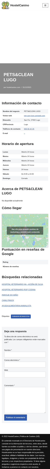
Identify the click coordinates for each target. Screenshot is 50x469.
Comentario (9, 385)
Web (6, 370)
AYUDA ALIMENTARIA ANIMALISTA (16, 306)
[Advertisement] (25, 37)
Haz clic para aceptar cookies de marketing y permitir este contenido (25, 230)
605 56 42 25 (29, 129)
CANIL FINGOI (8, 300)
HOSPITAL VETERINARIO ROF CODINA (18, 290)
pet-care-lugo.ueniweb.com (34, 116)
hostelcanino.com (13, 87)
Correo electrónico (12, 360)
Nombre (8, 350)
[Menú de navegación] (45, 5)
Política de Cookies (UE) (30, 436)
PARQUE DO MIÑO (10, 295)
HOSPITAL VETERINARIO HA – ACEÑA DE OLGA (22, 284)
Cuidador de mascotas (20, 316)
